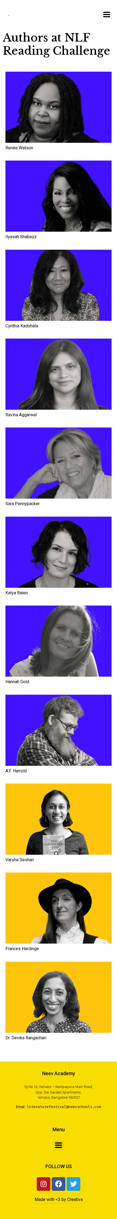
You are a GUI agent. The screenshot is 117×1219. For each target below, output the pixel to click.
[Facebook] (58, 1184)
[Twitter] (73, 1184)
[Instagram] (43, 1184)
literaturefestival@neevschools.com (64, 1107)
